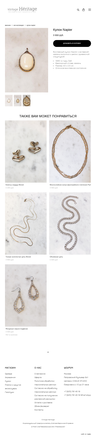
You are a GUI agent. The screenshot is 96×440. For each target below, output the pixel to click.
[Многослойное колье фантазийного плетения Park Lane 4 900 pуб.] (70, 151)
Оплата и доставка (43, 402)
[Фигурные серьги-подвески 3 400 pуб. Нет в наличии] (26, 295)
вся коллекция (19, 25)
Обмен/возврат (41, 406)
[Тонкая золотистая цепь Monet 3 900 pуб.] (26, 223)
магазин (8, 25)
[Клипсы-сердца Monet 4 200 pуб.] (26, 151)
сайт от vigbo (86, 434)
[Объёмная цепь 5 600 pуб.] (70, 223)
